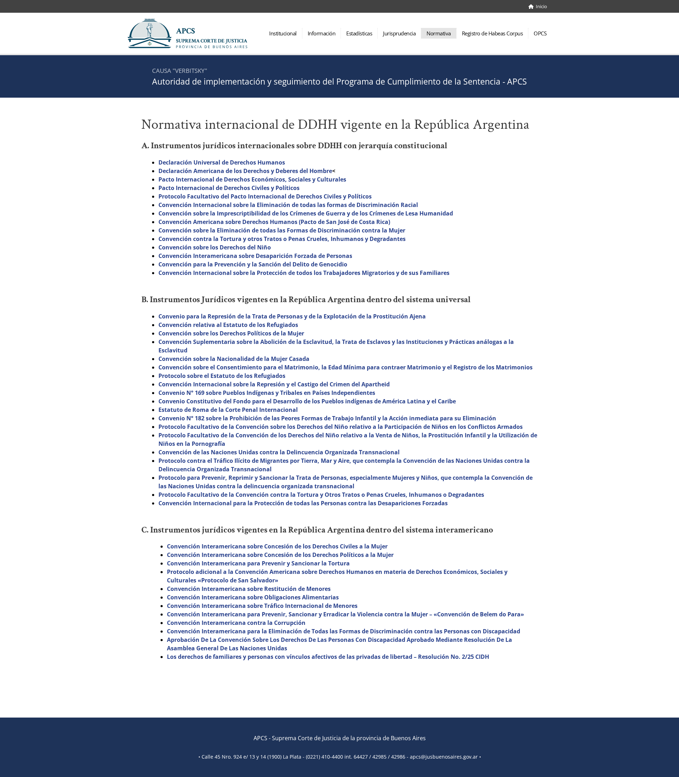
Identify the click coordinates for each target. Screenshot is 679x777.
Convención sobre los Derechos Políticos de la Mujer (231, 333)
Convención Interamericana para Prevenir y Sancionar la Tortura (258, 563)
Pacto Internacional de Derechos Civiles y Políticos (229, 188)
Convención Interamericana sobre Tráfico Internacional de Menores (262, 606)
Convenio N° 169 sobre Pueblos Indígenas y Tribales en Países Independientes (266, 393)
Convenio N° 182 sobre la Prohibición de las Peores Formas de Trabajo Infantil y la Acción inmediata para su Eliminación (327, 418)
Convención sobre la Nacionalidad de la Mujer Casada (233, 359)
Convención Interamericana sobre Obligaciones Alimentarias (253, 597)
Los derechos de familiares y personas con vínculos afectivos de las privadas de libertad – (292, 657)
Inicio (540, 6)
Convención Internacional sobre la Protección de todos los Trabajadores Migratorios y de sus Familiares (303, 273)
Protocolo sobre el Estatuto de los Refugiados (221, 376)
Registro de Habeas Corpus (492, 33)
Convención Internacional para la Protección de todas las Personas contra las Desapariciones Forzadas (303, 503)
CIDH (481, 657)
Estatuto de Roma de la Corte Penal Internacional (228, 410)
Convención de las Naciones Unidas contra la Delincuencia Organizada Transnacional (279, 452)
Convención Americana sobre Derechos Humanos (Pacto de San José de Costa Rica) (274, 222)
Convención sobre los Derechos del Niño (214, 247)
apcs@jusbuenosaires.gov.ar (444, 756)
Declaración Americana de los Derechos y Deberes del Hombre (245, 171)
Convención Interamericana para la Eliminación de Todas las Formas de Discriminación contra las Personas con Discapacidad (343, 631)
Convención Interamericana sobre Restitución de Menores (249, 589)
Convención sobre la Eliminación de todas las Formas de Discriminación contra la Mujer (281, 230)
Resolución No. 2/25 (446, 657)
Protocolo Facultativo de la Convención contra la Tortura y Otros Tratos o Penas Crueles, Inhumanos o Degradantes (321, 495)
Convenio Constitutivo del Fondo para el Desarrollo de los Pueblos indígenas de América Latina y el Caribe (307, 401)
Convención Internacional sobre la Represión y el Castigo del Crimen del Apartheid (274, 384)
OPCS (540, 33)
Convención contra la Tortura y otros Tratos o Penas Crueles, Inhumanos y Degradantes (282, 239)
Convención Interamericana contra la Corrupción (236, 623)
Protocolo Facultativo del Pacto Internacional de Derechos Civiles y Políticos (265, 196)
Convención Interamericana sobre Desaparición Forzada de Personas (255, 256)
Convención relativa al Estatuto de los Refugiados (228, 325)
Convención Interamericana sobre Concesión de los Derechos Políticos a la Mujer (280, 555)
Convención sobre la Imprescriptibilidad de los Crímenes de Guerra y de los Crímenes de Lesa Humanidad (305, 213)
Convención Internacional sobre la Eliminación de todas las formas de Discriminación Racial (288, 205)
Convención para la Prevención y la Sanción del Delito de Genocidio (252, 264)
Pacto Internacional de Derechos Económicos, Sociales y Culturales (252, 179)
